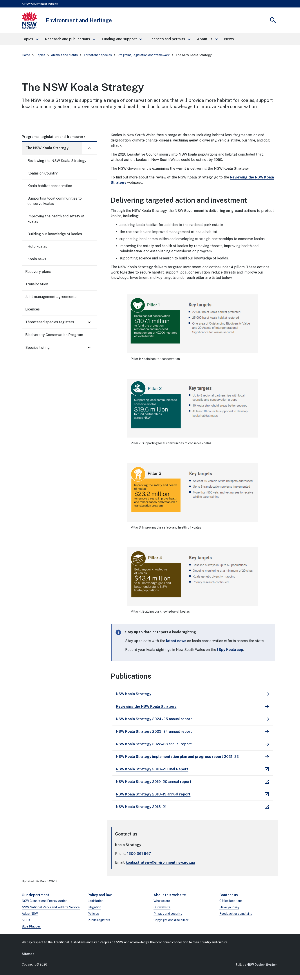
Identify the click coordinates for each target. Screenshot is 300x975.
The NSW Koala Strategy (47, 148)
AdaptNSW (30, 913)
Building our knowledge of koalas (54, 234)
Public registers (99, 920)
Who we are (162, 901)
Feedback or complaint (235, 913)
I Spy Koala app (230, 650)
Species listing (37, 347)
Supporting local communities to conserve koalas (54, 201)
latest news (176, 641)
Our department (35, 895)
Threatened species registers (49, 322)
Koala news (36, 259)
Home (26, 55)
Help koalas (37, 246)
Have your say (229, 907)
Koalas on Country (42, 173)
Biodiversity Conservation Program (54, 335)
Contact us (228, 895)
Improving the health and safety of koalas (56, 219)
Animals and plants (64, 55)
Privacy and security (168, 913)
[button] (30, 39)
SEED (26, 920)
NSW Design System (262, 964)
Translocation (36, 284)
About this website (170, 895)
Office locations (230, 901)
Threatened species (97, 55)
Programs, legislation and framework (143, 55)
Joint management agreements (50, 297)
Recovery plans (38, 272)
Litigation (94, 907)
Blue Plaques (31, 926)
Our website (162, 907)
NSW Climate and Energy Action (44, 901)
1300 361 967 (139, 854)
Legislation (95, 901)
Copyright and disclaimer (171, 920)
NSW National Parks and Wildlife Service (51, 907)
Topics (40, 55)
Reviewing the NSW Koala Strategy (56, 161)
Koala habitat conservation (49, 186)
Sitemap (28, 954)
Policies (93, 913)
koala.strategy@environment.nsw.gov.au (160, 862)
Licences (32, 309)
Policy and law (100, 895)
